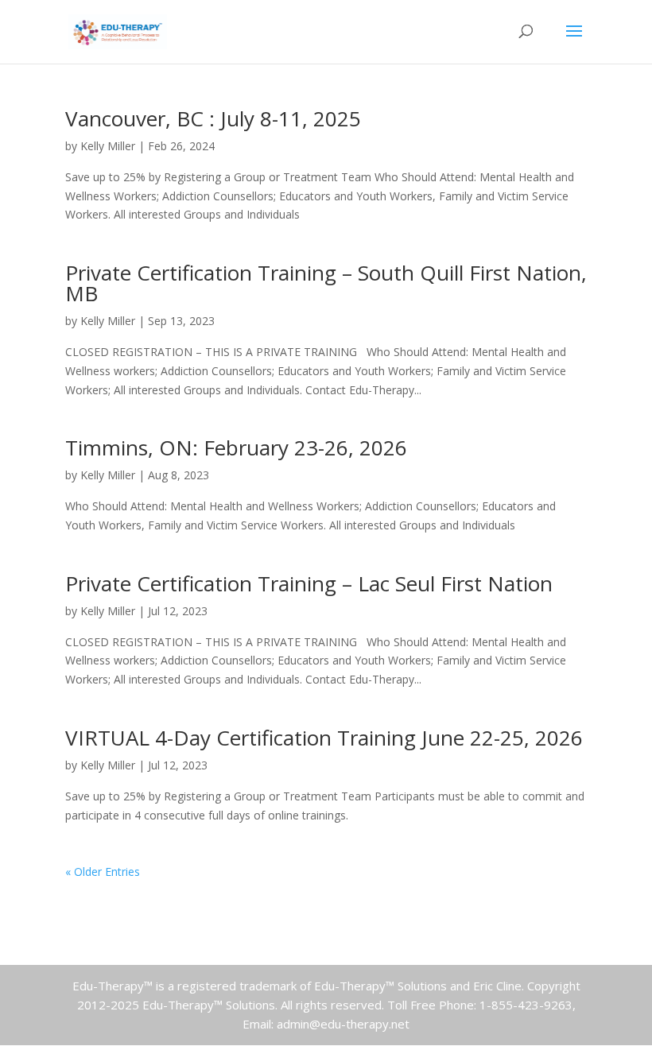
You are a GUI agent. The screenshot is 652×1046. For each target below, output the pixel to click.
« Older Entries (102, 871)
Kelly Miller (107, 145)
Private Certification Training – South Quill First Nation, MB (326, 283)
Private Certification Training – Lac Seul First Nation (309, 583)
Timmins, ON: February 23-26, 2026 (236, 447)
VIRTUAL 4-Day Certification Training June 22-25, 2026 (324, 737)
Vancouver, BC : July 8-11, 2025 (213, 118)
